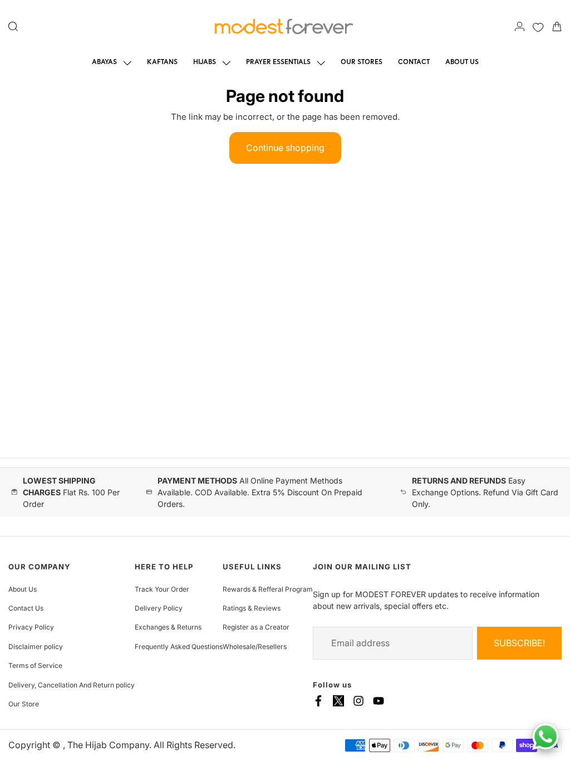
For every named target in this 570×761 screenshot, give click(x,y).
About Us (22, 589)
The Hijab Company (108, 744)
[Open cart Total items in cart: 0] (557, 26)
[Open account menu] (519, 26)
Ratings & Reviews (252, 608)
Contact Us (25, 608)
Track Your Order (162, 589)
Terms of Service (35, 665)
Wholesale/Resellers (255, 646)
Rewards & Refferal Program (268, 589)
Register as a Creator (256, 627)
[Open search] (13, 26)
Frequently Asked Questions (179, 646)
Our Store (23, 704)
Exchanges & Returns (168, 627)
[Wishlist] (538, 26)
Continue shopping (285, 147)
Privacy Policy (31, 627)
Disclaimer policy (35, 646)
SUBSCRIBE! (519, 642)
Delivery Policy (159, 608)
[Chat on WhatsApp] (545, 736)
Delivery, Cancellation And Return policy (71, 685)
